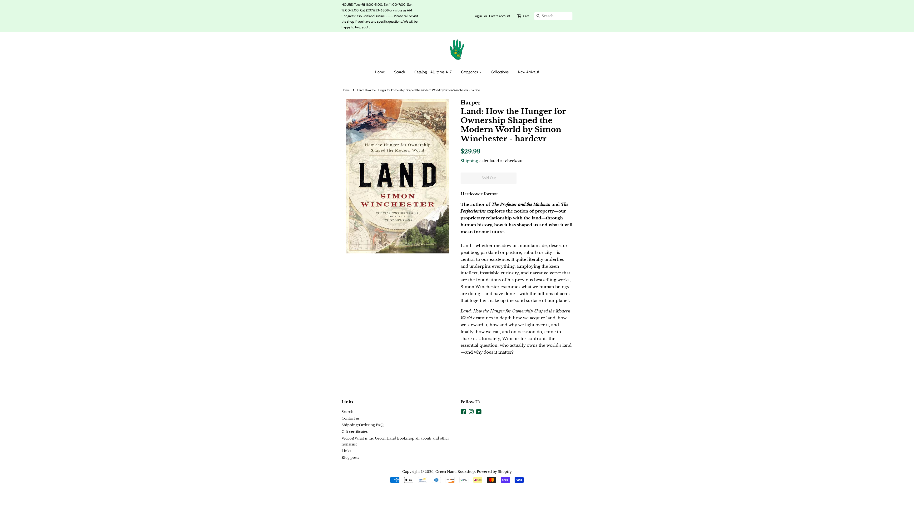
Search (399, 72)
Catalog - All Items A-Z (433, 72)
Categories (470, 72)
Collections (500, 72)
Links (346, 451)
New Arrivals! (528, 72)
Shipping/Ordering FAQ (362, 425)
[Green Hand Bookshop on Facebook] (463, 412)
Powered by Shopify (494, 472)
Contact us (350, 418)
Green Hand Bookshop (455, 472)
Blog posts (350, 457)
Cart (526, 16)
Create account (499, 16)
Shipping (469, 160)
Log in (477, 16)
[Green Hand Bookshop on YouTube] (479, 412)
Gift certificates (355, 432)
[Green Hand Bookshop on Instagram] (471, 412)
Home (380, 72)
